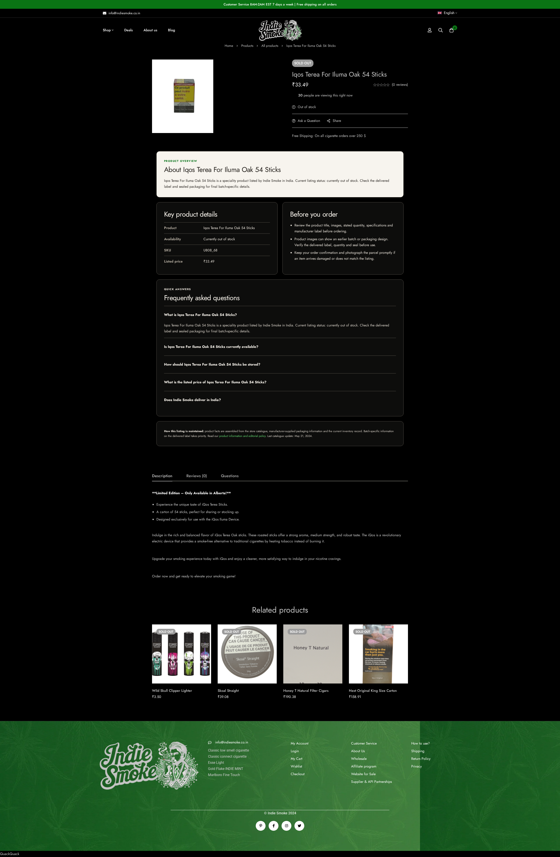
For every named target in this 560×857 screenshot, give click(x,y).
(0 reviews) (400, 84)
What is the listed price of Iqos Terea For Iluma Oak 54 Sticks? (215, 382)
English (449, 12)
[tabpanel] (280, 537)
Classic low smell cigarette (228, 759)
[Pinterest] (261, 826)
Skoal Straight (228, 690)
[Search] (440, 30)
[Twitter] (299, 826)
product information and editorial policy (242, 436)
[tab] (162, 476)
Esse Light (216, 771)
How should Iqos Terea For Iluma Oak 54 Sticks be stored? (212, 364)
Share (337, 120)
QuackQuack (9, 853)
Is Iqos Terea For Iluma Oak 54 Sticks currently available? (211, 346)
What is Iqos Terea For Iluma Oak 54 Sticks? (200, 314)
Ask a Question (309, 120)
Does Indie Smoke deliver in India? (192, 399)
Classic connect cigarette (227, 765)
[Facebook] (273, 826)
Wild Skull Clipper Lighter (172, 690)
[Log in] (429, 30)
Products (247, 45)
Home (229, 45)
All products (269, 45)
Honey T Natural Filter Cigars (306, 690)
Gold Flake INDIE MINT (225, 777)
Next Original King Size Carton (373, 690)
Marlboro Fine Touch (224, 783)
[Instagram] (286, 826)
